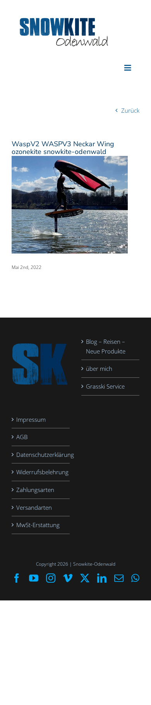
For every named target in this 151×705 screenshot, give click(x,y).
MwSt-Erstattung (38, 525)
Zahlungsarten (35, 490)
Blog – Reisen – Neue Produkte (105, 346)
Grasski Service (105, 386)
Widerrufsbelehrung (41, 472)
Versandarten (34, 507)
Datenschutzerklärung (41, 454)
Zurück (130, 110)
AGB (21, 437)
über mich (99, 368)
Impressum (31, 419)
